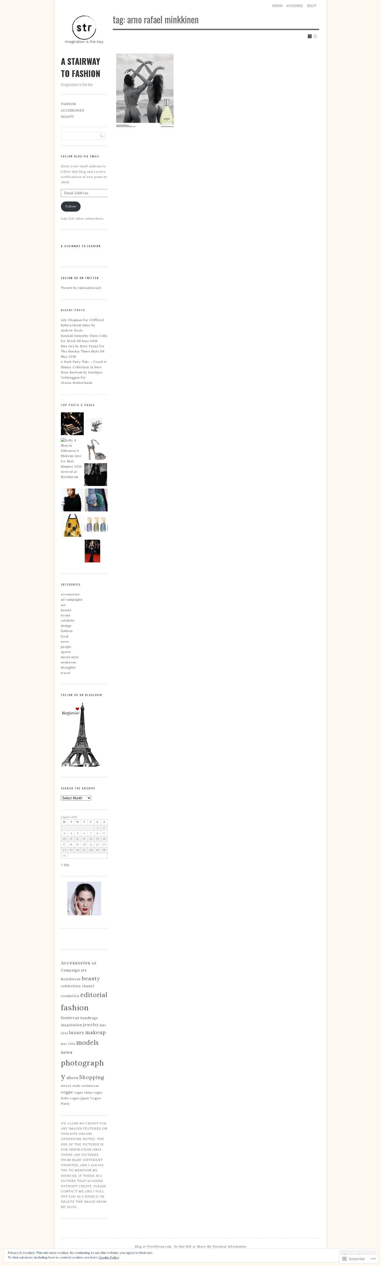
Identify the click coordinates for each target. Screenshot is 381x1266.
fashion (67, 631)
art (63, 605)
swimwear (68, 662)
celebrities (71, 986)
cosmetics (70, 996)
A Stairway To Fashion (80, 67)
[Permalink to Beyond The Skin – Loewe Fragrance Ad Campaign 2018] (145, 88)
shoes (72, 1077)
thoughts (68, 667)
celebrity (68, 620)
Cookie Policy (109, 1257)
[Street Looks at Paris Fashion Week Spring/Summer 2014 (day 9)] (96, 501)
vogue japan (79, 1098)
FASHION (277, 6)
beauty (311, 6)
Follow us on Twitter (80, 278)
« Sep (65, 865)
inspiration (71, 1025)
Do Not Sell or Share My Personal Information (210, 1246)
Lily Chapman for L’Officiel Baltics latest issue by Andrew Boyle (82, 325)
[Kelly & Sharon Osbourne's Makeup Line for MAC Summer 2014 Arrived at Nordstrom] (72, 458)
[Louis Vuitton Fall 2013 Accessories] (96, 450)
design (66, 626)
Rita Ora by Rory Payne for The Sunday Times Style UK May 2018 (83, 351)
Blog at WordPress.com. (153, 1246)
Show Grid (310, 36)
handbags (89, 1018)
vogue (67, 1092)
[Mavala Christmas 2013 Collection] (96, 526)
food (64, 636)
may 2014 (68, 1044)
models (87, 1042)
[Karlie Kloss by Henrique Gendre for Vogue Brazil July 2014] (95, 475)
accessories (294, 6)
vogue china (83, 1092)
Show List (315, 36)
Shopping (91, 1077)
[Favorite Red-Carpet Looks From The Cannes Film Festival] (96, 552)
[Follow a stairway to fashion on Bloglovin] (80, 766)
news (65, 641)
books (65, 615)
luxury (76, 1032)
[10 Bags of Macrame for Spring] (72, 526)
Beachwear (71, 979)
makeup (95, 1032)
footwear (70, 1017)
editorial (93, 995)
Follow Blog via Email (80, 156)
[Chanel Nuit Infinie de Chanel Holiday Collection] (72, 424)
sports (66, 652)
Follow (70, 206)
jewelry (91, 1024)
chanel (88, 986)
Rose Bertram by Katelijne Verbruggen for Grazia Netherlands (81, 378)
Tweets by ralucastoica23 (81, 288)
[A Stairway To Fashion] (84, 51)
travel (65, 673)
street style (70, 657)
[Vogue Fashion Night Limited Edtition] (96, 424)
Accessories (75, 963)
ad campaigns (71, 599)
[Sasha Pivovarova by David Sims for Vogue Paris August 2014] (72, 501)
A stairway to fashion (81, 246)
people (66, 647)
